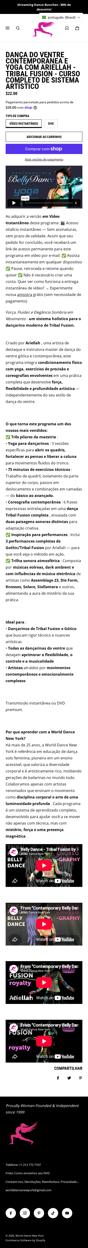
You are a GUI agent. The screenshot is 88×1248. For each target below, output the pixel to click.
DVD (51, 123)
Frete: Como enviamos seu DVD (28, 1173)
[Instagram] (25, 1213)
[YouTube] (67, 1213)
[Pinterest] (39, 1213)
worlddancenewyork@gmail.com (28, 1190)
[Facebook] (11, 1213)
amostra (24, 294)
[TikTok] (53, 1213)
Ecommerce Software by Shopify (25, 1240)
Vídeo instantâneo (23, 123)
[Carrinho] (77, 28)
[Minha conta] (67, 28)
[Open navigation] (11, 28)
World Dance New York (29, 1235)
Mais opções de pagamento (44, 159)
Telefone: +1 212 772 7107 (23, 1165)
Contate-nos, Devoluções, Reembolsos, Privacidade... (42, 1182)
